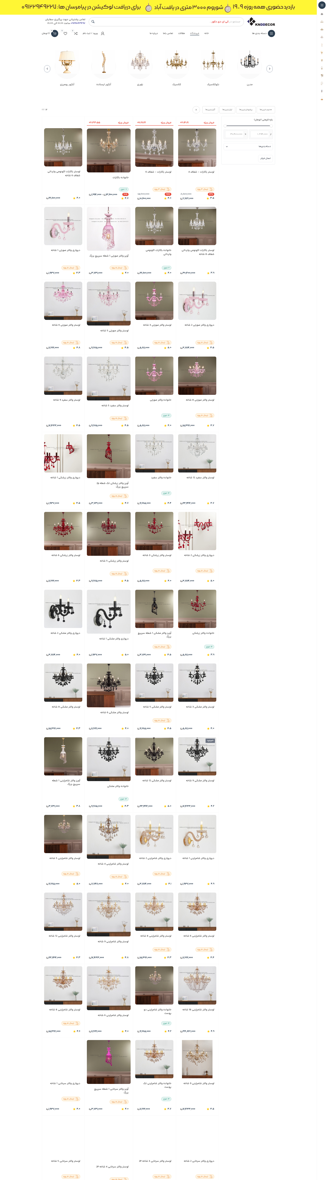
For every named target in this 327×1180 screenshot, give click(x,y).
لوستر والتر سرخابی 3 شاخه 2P (155, 1161)
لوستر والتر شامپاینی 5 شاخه (64, 858)
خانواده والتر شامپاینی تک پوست (157, 1085)
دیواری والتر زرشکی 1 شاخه (65, 478)
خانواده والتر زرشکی (203, 633)
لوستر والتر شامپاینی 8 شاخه (156, 936)
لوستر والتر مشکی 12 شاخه (157, 781)
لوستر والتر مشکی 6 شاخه (114, 713)
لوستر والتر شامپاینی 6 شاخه (198, 936)
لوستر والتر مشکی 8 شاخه (66, 707)
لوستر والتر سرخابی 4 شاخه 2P (112, 1167)
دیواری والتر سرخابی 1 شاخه (65, 1084)
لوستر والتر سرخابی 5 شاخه (65, 1161)
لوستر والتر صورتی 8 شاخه (200, 400)
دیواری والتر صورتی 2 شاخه (199, 325)
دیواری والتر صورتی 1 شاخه (65, 250)
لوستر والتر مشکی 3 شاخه (200, 707)
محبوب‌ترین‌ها (266, 109)
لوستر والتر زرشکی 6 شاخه (65, 555)
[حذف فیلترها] (196, 109)
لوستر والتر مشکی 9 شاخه (200, 781)
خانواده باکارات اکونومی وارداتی (158, 252)
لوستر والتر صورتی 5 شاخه (114, 331)
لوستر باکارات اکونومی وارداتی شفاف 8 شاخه (198, 252)
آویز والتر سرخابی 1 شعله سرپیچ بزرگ (111, 1091)
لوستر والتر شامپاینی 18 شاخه (198, 1010)
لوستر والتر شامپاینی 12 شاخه (64, 936)
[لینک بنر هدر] (158, 7)
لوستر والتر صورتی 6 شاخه (66, 325)
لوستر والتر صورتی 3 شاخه (157, 325)
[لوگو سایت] (261, 21)
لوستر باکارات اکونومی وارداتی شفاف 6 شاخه (64, 174)
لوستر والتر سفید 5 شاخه (115, 406)
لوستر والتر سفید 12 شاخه (200, 478)
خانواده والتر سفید (161, 478)
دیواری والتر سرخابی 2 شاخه (199, 1161)
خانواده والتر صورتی (161, 400)
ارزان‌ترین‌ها (227, 109)
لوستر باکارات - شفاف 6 (158, 172)
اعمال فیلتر (265, 158)
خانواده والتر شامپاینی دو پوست (158, 1011)
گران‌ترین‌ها (210, 109)
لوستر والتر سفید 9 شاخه (66, 400)
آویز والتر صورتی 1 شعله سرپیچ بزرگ (109, 256)
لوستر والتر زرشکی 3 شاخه (157, 555)
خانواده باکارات (121, 178)
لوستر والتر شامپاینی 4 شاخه (113, 864)
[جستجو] (93, 21)
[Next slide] (47, 68)
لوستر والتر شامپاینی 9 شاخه (113, 942)
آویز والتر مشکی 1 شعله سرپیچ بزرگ (155, 635)
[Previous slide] (270, 68)
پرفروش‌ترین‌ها (246, 109)
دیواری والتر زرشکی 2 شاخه (199, 555)
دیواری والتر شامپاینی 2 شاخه (155, 858)
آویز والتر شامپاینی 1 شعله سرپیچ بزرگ (66, 782)
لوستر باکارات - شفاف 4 (201, 172)
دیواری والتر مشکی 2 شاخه (65, 633)
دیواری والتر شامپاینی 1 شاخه (198, 858)
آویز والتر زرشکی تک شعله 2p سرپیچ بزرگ (113, 485)
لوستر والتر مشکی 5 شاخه (157, 707)
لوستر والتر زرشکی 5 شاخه (114, 561)
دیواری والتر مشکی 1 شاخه (114, 639)
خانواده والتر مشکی (118, 786)
